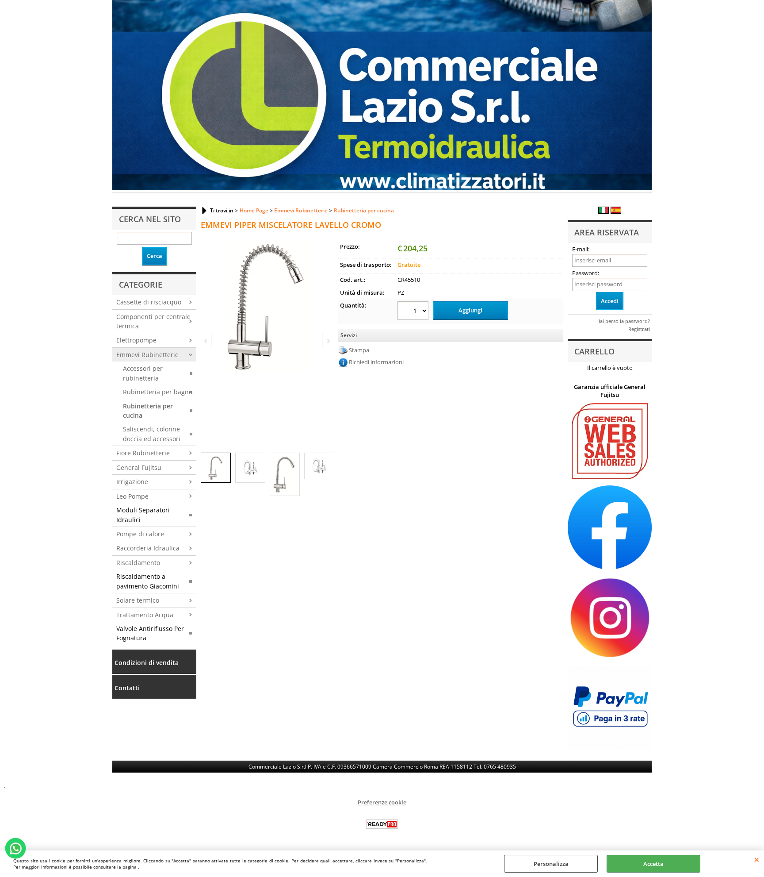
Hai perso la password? (623, 321)
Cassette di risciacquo (148, 302)
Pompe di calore (140, 534)
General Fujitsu (138, 467)
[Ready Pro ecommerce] (382, 824)
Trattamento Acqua (144, 615)
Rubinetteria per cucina (148, 410)
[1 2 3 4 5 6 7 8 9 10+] (414, 311)
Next (327, 341)
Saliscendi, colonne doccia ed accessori (151, 433)
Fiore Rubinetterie (143, 453)
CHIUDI (757, 859)
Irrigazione (132, 481)
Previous (206, 341)
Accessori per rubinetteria (143, 373)
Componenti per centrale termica (153, 321)
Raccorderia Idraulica (148, 548)
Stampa (359, 350)
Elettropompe (136, 340)
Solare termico (137, 600)
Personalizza (551, 864)
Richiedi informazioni (376, 362)
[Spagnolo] (616, 211)
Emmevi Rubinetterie (147, 354)
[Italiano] (603, 211)
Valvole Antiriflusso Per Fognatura (150, 633)
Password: (585, 273)
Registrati (639, 329)
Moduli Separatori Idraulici (143, 514)
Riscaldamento (138, 562)
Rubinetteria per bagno (157, 392)
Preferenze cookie (382, 802)
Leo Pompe (132, 496)
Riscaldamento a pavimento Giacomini (147, 581)
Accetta (653, 864)
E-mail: (580, 249)
